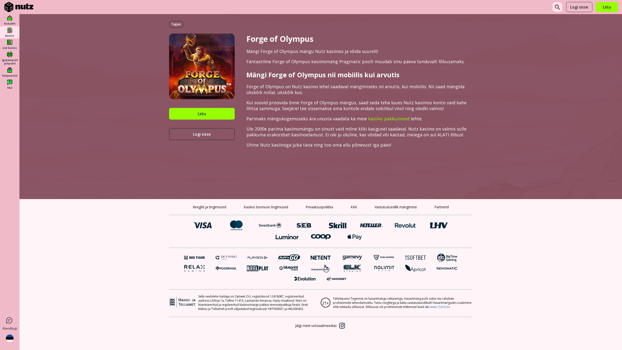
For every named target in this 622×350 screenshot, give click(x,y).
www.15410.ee (440, 307)
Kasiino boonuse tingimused (266, 207)
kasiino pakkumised (389, 119)
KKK (354, 207)
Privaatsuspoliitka (319, 207)
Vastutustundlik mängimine (396, 207)
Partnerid (441, 207)
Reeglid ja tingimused (209, 207)
